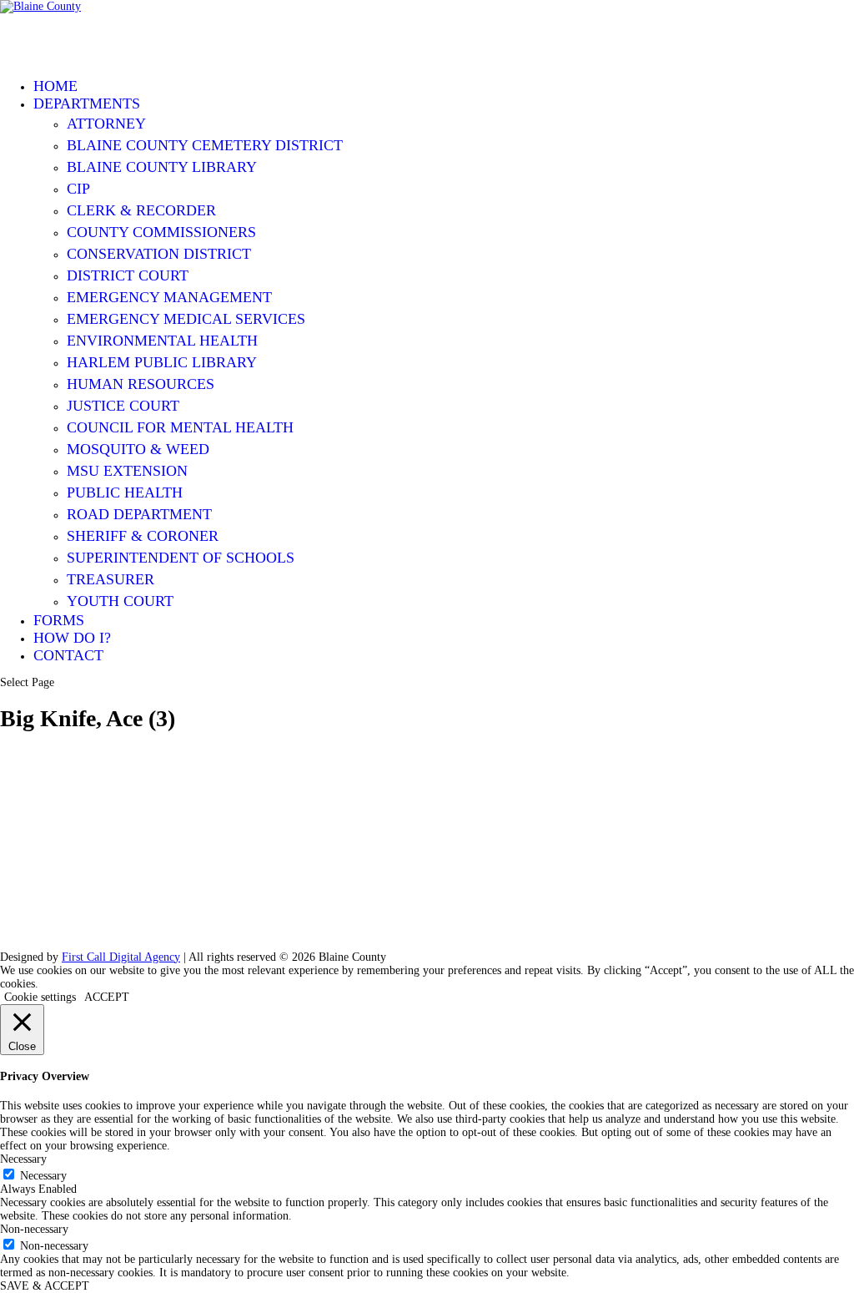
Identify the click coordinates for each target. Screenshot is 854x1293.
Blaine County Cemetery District (205, 145)
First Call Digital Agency (121, 957)
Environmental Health (162, 340)
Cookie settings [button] (40, 997)
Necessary (43, 1175)
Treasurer (110, 579)
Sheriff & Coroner (143, 536)
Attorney (106, 123)
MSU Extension (127, 470)
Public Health (125, 492)
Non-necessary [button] (34, 1229)
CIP (78, 188)
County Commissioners (161, 232)
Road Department (139, 514)
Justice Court (123, 405)
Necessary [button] (23, 1159)
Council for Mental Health (180, 427)
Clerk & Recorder (141, 210)
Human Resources (140, 384)
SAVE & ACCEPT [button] (44, 1286)
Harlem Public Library (162, 362)
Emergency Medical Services (186, 319)
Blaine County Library (162, 167)
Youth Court (120, 601)
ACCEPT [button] (106, 997)
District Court (127, 275)
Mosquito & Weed (138, 449)
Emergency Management (169, 297)
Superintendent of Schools (180, 557)
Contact (68, 655)
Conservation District (159, 253)
